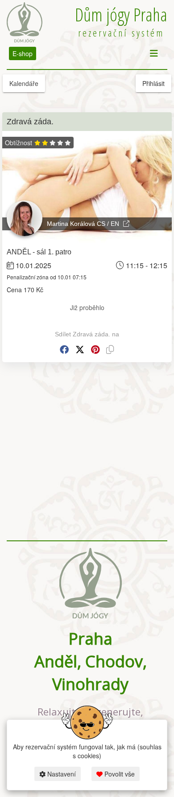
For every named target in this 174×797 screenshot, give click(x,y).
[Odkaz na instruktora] (126, 223)
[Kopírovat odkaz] (110, 349)
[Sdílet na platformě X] (79, 349)
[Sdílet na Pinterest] (95, 349)
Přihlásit (153, 83)
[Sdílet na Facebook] (64, 349)
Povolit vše (119, 773)
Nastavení (61, 773)
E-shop (22, 53)
